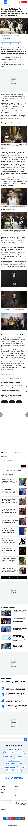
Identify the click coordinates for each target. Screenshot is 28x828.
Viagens (3, 795)
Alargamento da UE (14, 760)
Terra (16, 789)
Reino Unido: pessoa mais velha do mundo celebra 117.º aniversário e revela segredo (11, 396)
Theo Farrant (5, 38)
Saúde (16, 792)
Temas (2, 783)
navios (10, 770)
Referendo (20, 756)
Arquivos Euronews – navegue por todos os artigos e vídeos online (20, 803)
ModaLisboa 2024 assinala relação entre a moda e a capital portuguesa (11, 386)
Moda (18, 402)
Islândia (21, 752)
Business (3, 789)
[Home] (1, 5)
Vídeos (2, 799)
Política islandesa (10, 763)
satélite (18, 770)
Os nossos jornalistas (6, 802)
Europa (3, 786)
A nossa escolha (8, 607)
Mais (2, 813)
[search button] (25, 739)
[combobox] (14, 739)
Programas (17, 799)
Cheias (20, 763)
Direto (24, 1)
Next (2, 792)
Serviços (3, 809)
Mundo (16, 786)
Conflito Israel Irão (14, 749)
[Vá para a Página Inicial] (5, 2)
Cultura (5, 5)
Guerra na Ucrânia (9, 752)
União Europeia (9, 756)
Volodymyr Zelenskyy (9, 767)
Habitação (21, 767)
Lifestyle (10, 5)
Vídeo (4, 402)
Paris (11, 402)
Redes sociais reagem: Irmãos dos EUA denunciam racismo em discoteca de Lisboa (12, 391)
